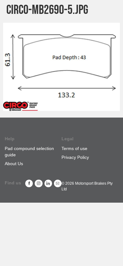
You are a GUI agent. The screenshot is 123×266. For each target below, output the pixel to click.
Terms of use (74, 148)
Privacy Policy (75, 157)
